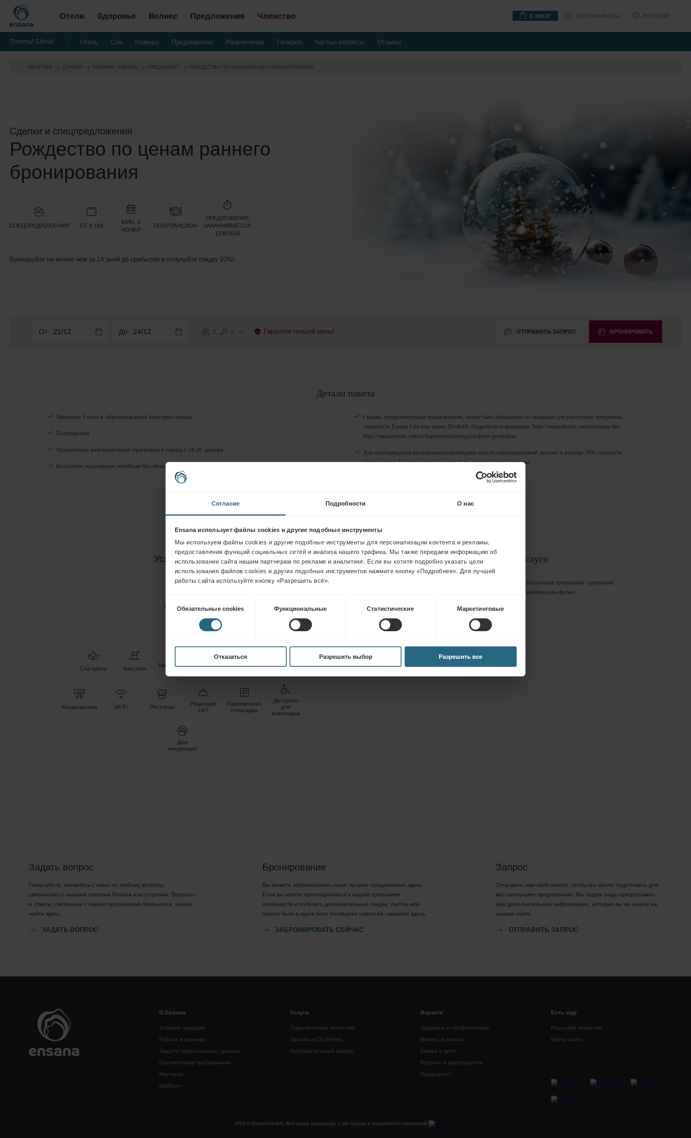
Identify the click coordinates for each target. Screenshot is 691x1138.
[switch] (300, 624)
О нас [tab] (465, 503)
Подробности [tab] (345, 503)
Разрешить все (460, 656)
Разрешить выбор (345, 656)
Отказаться (230, 656)
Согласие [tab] (226, 503)
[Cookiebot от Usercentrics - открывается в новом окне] (482, 477)
